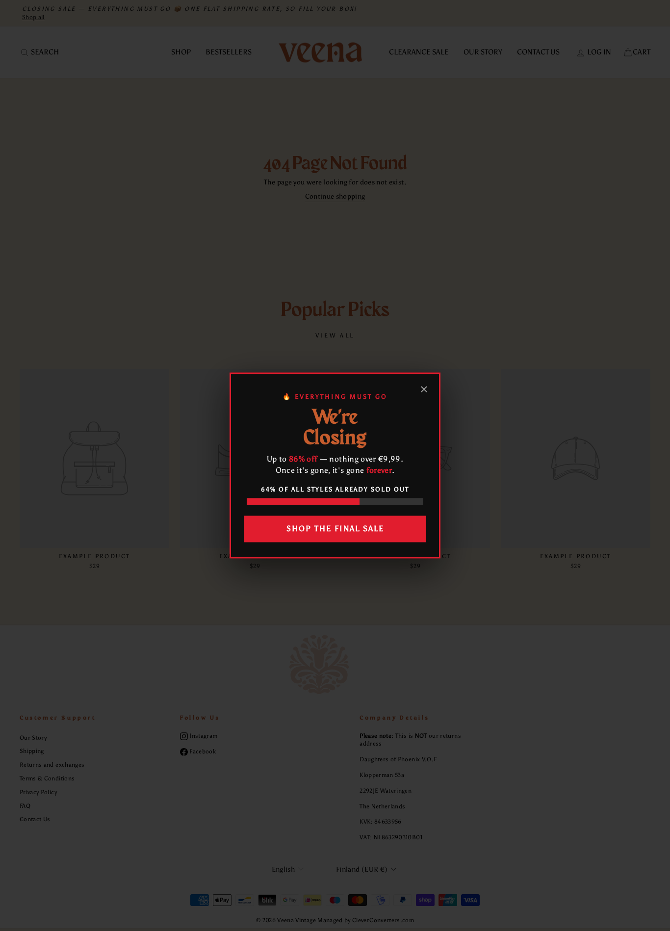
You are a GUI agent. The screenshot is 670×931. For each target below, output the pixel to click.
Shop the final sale (335, 528)
